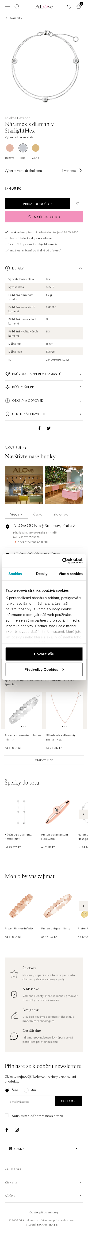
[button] (44, 268)
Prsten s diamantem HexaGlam (54, 836)
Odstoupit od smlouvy (44, 1212)
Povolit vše (44, 654)
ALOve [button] (10, 1196)
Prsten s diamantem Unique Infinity (23, 737)
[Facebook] (7, 1130)
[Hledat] (17, 6)
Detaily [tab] (42, 574)
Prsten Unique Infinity (19, 928)
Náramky (16, 18)
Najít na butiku (47, 216)
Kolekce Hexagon (18, 117)
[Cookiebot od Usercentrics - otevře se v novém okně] (63, 561)
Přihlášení (69, 1101)
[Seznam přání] (69, 6)
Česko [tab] (37, 514)
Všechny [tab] (16, 514)
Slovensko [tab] (61, 514)
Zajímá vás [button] (13, 1169)
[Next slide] (83, 814)
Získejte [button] (11, 1182)
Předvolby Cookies (41, 669)
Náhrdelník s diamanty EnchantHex (61, 737)
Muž (33, 1089)
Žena (14, 1089)
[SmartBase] (47, 1225)
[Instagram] (17, 1130)
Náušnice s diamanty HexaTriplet (18, 836)
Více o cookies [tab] (71, 574)
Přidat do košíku (37, 203)
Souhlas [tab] (15, 574)
